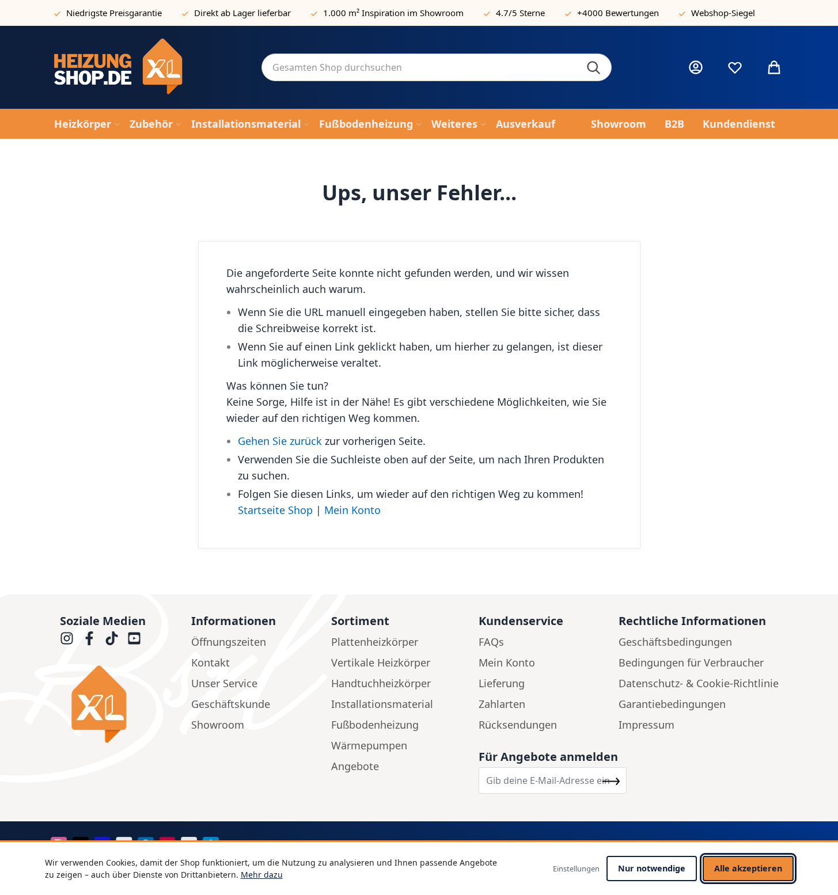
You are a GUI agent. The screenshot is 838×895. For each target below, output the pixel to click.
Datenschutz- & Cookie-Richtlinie (699, 683)
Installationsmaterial (382, 704)
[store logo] (148, 67)
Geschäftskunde (230, 704)
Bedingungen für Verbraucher (691, 662)
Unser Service (224, 683)
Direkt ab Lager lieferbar (242, 12)
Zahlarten (502, 704)
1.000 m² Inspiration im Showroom (393, 12)
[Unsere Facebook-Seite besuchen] (89, 638)
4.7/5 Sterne (520, 12)
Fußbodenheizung (375, 725)
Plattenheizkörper (374, 642)
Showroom (217, 725)
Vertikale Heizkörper (380, 662)
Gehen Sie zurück (280, 441)
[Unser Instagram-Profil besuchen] (67, 638)
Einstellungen (576, 868)
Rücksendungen (518, 725)
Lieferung (502, 683)
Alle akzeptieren (748, 868)
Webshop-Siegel (723, 12)
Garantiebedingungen (672, 704)
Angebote (355, 766)
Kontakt (210, 662)
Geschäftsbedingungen (675, 642)
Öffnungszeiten (228, 642)
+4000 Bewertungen (618, 12)
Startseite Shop (275, 510)
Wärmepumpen (369, 745)
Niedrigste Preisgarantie (114, 12)
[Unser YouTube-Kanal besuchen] (134, 638)
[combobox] (436, 67)
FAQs (491, 642)
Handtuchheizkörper (381, 683)
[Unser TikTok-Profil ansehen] (112, 638)
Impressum (646, 725)
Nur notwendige (651, 868)
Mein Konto (352, 510)
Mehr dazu (262, 874)
